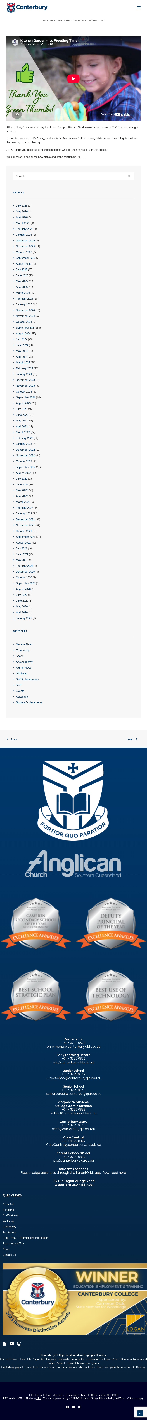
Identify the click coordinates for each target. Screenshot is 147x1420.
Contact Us (9, 1254)
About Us (8, 1203)
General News (56, 20)
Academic (9, 1209)
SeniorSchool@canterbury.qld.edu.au (73, 1094)
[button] (139, 7)
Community (9, 1226)
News (6, 1249)
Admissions (9, 1232)
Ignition (37, 1398)
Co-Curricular (10, 1215)
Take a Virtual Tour (13, 1243)
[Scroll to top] (140, 1413)
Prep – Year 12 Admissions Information (25, 1237)
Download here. (115, 1172)
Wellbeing (8, 1220)
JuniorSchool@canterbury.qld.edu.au (73, 1078)
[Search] (73, 176)
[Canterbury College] (13, 8)
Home (45, 20)
